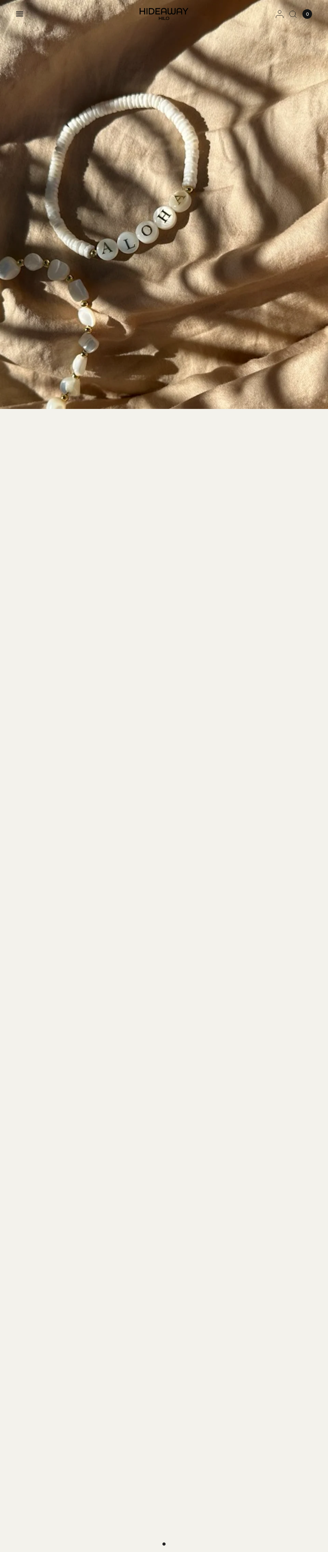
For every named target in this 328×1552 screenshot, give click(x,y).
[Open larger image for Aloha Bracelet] (164, 204)
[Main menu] (19, 14)
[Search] (293, 14)
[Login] (279, 14)
